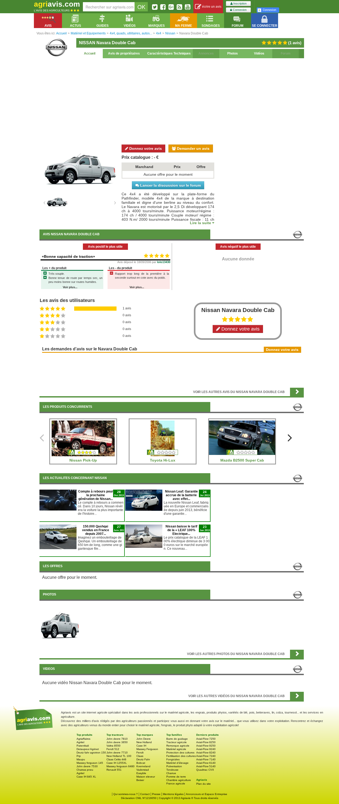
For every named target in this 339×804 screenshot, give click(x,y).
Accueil (89, 53)
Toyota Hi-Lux (162, 460)
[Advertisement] (171, 101)
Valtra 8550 (113, 745)
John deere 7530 (87, 766)
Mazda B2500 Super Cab (242, 460)
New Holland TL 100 (118, 756)
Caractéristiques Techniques (169, 53)
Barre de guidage (177, 738)
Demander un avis (192, 148)
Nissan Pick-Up (83, 460)
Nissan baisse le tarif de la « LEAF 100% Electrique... (181, 530)
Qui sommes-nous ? (125, 794)
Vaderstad (142, 769)
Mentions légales (173, 794)
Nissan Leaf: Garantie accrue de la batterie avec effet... (181, 495)
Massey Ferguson (147, 749)
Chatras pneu (85, 769)
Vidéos (259, 53)
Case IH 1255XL (116, 762)
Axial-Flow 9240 (206, 749)
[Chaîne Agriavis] (187, 7)
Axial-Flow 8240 (206, 752)
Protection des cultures (180, 752)
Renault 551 (114, 769)
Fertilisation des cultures (181, 756)
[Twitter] (155, 7)
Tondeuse (172, 769)
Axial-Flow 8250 (206, 742)
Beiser (140, 780)
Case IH (141, 745)
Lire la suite (201, 223)
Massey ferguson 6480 (120, 766)
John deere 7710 (117, 752)
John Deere (143, 738)
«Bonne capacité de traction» (68, 256)
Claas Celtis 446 (116, 759)
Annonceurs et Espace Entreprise (206, 794)
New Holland (144, 742)
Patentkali (83, 745)
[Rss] (179, 7)
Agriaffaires (83, 738)
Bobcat (140, 762)
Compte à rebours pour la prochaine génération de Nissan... (95, 495)
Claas (139, 756)
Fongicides (173, 759)
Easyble (141, 773)
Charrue (171, 773)
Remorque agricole (177, 745)
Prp (79, 756)
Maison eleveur (145, 776)
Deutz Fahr (143, 759)
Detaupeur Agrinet (88, 749)
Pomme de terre (176, 776)
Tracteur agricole (176, 742)
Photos (232, 53)
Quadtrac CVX (205, 769)
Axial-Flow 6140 (206, 762)
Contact (145, 794)
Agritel (80, 742)
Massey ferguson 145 (90, 762)
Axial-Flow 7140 (206, 759)
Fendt (140, 752)
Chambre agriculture (178, 780)
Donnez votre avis (145, 148)
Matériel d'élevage (177, 762)
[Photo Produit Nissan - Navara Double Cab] (60, 624)
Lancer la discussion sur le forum (170, 185)
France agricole (175, 783)
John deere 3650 (117, 742)
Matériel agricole (176, 749)
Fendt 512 (112, 749)
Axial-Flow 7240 (206, 756)
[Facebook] (163, 7)
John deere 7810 (117, 738)
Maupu (81, 759)
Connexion (239, 9)
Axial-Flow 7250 (206, 738)
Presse (156, 794)
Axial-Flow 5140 (206, 766)
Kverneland (143, 766)
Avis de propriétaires (124, 53)
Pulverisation (174, 766)
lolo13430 (163, 262)
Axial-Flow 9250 (206, 745)
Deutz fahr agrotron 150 (91, 752)
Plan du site (203, 783)
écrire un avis (211, 6)
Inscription (240, 3)
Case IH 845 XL (86, 776)
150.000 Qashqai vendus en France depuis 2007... (95, 530)
